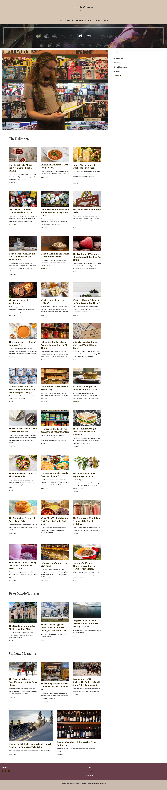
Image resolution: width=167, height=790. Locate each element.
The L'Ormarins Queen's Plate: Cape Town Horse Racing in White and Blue (53, 627)
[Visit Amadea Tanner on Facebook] (6, 771)
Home (60, 20)
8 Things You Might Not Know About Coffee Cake (85, 388)
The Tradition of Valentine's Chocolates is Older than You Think (87, 256)
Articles (79, 20)
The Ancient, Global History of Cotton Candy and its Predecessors (22, 565)
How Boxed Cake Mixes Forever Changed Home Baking (20, 167)
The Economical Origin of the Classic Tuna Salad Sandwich (85, 431)
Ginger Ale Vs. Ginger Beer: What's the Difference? (86, 166)
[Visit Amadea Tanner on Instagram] (3, 771)
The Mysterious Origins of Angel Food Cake (22, 519)
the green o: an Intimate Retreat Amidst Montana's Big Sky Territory (85, 623)
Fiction (88, 20)
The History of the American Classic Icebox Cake (23, 430)
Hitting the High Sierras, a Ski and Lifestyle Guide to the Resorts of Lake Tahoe (30, 745)
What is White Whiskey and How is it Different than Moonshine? (22, 256)
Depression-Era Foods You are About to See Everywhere (55, 430)
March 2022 (117, 75)
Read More (12, 182)
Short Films (68, 20)
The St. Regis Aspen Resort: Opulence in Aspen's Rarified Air (55, 686)
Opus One (117, 62)
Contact (106, 20)
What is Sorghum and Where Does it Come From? (55, 255)
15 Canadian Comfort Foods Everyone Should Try (54, 475)
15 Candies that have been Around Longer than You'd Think (54, 345)
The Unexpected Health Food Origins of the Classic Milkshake (87, 521)
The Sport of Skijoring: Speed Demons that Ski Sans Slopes (23, 682)
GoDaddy (103, 783)
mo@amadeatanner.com (92, 771)
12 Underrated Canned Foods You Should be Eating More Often (55, 212)
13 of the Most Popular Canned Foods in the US (20, 211)
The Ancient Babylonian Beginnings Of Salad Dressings (84, 476)
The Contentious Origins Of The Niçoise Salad (22, 475)
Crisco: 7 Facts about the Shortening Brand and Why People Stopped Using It (22, 389)
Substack (96, 20)
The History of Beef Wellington (18, 302)
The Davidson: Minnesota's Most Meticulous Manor (22, 627)
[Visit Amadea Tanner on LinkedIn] (9, 771)
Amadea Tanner (83, 7)
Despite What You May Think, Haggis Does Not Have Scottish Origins (84, 565)
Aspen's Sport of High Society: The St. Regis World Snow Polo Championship (86, 682)
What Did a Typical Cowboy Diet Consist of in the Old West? (54, 521)
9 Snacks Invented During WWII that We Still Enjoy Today (85, 345)
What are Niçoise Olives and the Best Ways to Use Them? (86, 301)
